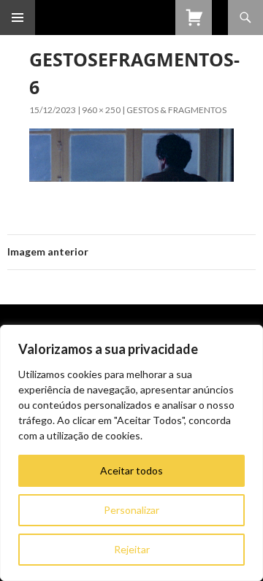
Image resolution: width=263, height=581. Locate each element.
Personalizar (131, 510)
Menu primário (17, 17)
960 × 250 (101, 109)
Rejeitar (132, 549)
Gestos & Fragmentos (176, 109)
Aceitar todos (131, 470)
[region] (131, 453)
